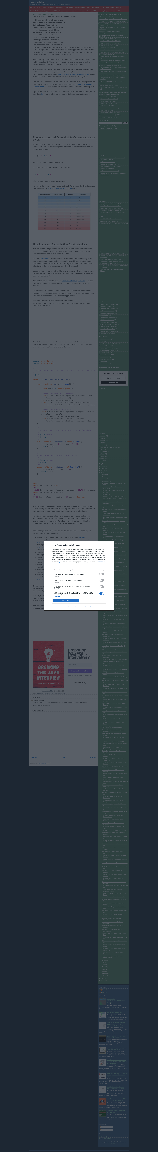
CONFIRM (65, 600)
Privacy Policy (89, 607)
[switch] (101, 574)
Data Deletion (69, 607)
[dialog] (79, 576)
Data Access (79, 607)
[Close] (110, 545)
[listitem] (79, 570)
